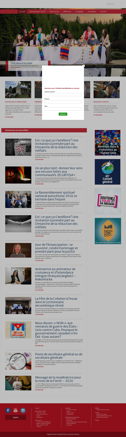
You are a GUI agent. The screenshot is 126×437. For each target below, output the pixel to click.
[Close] (83, 66)
